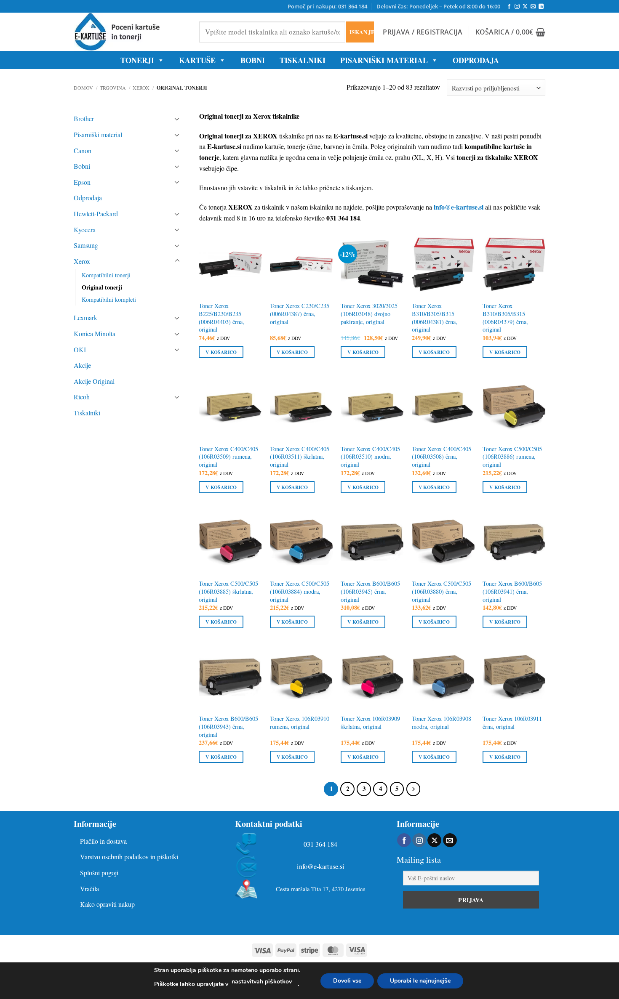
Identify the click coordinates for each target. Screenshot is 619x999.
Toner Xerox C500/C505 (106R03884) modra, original (299, 591)
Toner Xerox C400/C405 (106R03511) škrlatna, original (299, 456)
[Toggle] (177, 119)
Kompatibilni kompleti (109, 299)
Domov (83, 87)
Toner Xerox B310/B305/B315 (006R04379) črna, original (505, 317)
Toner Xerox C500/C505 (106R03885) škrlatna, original (228, 591)
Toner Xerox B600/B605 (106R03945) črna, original (370, 591)
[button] (422, 32)
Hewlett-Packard (96, 213)
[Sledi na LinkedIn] (541, 7)
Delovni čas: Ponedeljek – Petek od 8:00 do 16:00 (438, 6)
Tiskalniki (303, 60)
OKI (80, 349)
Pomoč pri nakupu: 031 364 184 (327, 6)
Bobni (82, 166)
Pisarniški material (384, 60)
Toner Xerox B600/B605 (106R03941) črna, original (512, 591)
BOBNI (252, 60)
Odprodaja (88, 197)
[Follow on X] (525, 7)
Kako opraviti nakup (107, 904)
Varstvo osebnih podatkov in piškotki (129, 856)
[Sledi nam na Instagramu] (517, 7)
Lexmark (85, 317)
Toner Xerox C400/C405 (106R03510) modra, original (370, 456)
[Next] (413, 789)
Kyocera (85, 229)
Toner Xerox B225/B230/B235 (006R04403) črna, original (221, 317)
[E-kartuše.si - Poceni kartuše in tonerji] (130, 32)
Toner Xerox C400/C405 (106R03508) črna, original (441, 456)
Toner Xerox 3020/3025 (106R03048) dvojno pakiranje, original (369, 313)
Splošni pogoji (99, 872)
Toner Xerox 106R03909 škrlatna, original (370, 723)
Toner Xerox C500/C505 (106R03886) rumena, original (512, 456)
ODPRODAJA (476, 60)
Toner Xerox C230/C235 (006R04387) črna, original (299, 313)
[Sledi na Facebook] (509, 7)
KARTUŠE (197, 60)
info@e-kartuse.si (320, 866)
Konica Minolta (94, 333)
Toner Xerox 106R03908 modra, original (441, 723)
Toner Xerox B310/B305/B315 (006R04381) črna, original (434, 317)
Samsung (86, 245)
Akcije (82, 365)
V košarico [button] (221, 352)
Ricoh (82, 396)
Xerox (141, 87)
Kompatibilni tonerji (106, 275)
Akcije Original (94, 381)
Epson (82, 182)
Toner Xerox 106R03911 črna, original (512, 723)
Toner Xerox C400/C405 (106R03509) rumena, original (228, 456)
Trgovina (113, 87)
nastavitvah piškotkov (262, 982)
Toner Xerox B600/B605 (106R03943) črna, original (228, 726)
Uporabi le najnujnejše (420, 981)
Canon (82, 150)
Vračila (89, 888)
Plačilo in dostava (103, 841)
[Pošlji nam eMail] (533, 7)
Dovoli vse (347, 981)
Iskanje (362, 32)
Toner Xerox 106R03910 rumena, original (299, 723)
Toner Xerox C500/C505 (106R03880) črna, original (441, 591)
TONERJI (137, 60)
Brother (84, 118)
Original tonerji (102, 287)
